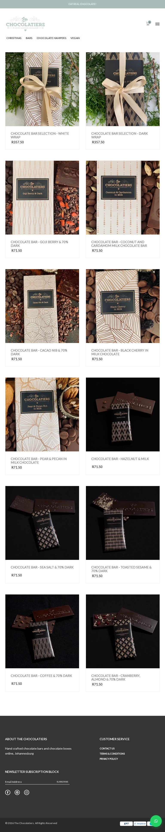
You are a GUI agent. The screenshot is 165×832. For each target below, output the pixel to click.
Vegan (75, 38)
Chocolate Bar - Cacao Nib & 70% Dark (39, 352)
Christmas (13, 38)
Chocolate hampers (51, 38)
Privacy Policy (109, 758)
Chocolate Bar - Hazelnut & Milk (120, 459)
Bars (29, 38)
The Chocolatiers (24, 823)
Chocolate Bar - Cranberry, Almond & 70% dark (115, 677)
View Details (60, 121)
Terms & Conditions (112, 753)
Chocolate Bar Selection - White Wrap (40, 135)
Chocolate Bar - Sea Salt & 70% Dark (42, 567)
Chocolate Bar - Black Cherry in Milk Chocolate (119, 352)
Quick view (27, 121)
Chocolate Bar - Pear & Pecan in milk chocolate (39, 460)
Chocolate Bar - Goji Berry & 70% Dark (39, 243)
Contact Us (107, 748)
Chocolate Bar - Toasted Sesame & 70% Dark (121, 569)
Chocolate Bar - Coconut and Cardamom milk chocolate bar (119, 243)
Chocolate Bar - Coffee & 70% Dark (41, 676)
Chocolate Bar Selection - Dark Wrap (119, 135)
